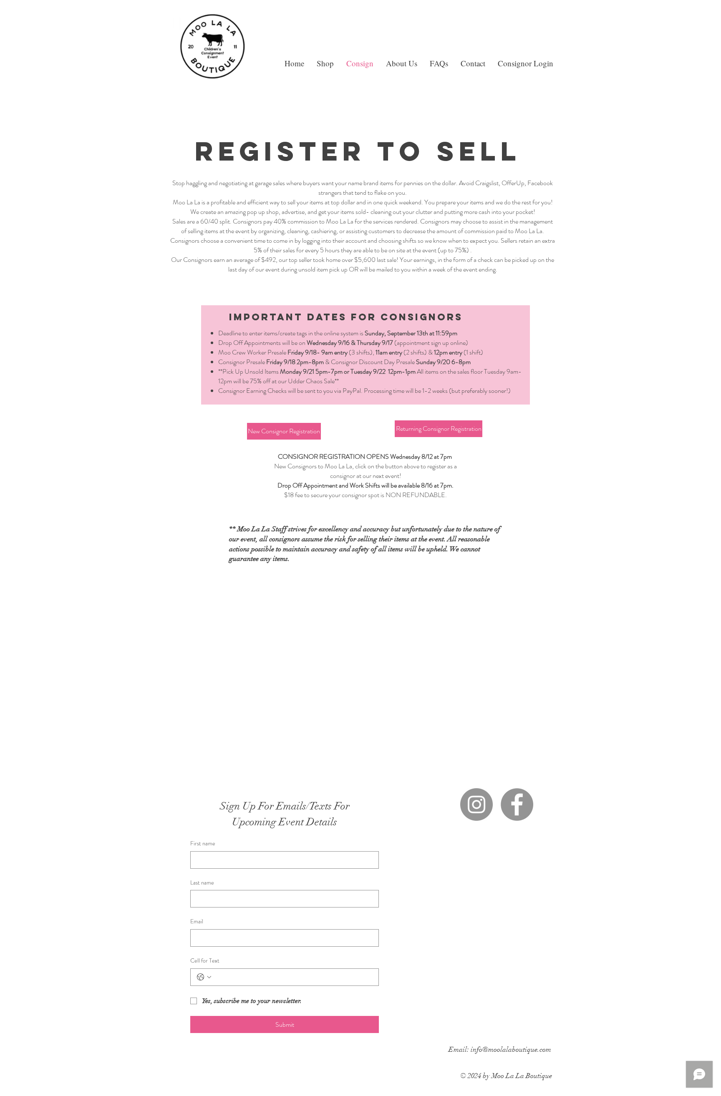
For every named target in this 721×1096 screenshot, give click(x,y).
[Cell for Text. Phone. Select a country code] (204, 977)
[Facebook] (517, 804)
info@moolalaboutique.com (511, 1049)
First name (202, 843)
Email (196, 921)
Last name (202, 883)
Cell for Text (204, 961)
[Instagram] (476, 804)
